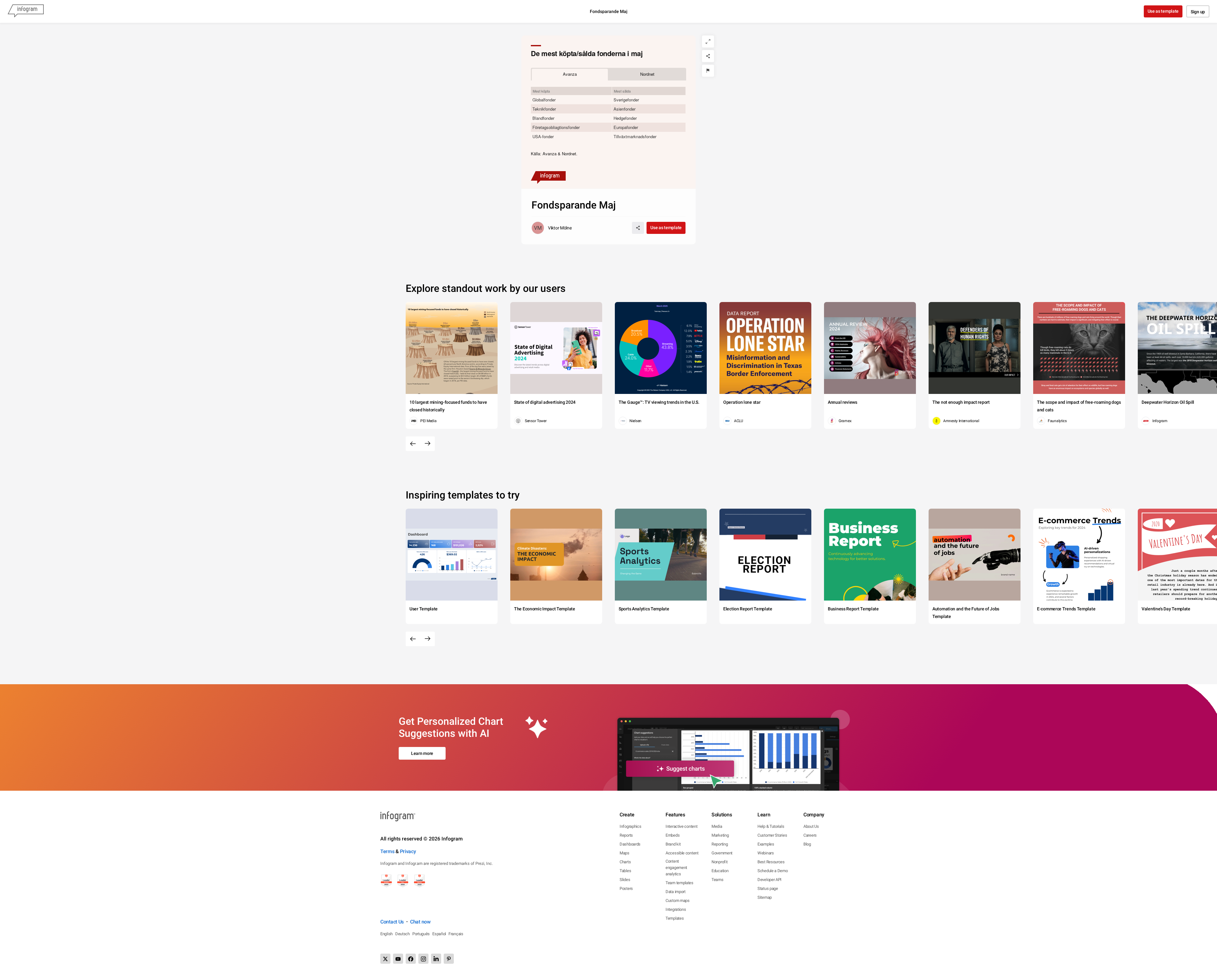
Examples (765, 844)
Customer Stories (772, 835)
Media (717, 826)
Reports (626, 835)
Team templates (679, 882)
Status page (767, 888)
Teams (718, 879)
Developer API (769, 879)
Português (421, 933)
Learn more (422, 753)
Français (455, 933)
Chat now (420, 922)
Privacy (408, 851)
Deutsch (402, 933)
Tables (625, 870)
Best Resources (771, 861)
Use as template (1163, 11)
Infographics (630, 826)
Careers (810, 835)
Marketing (720, 835)
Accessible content (682, 853)
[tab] (570, 74)
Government (722, 853)
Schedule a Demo (772, 870)
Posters (626, 888)
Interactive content (681, 826)
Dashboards (630, 844)
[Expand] (708, 41)
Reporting (720, 844)
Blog (807, 844)
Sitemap (764, 897)
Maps (624, 853)
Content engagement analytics (676, 867)
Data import (676, 891)
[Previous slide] (413, 444)
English (386, 933)
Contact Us (392, 922)
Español (439, 933)
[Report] (708, 71)
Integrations (676, 909)
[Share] (708, 56)
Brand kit (673, 844)
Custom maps (678, 900)
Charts (625, 861)
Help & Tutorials (770, 826)
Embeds (672, 835)
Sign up (1198, 11)
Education (720, 870)
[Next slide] (428, 444)
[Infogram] (26, 11)
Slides (625, 879)
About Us (811, 826)
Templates (675, 918)
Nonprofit (719, 861)
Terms (387, 851)
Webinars (765, 853)
